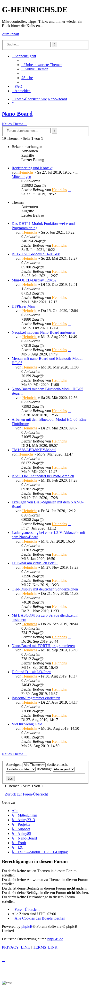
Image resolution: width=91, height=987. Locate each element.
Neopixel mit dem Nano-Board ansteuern (43, 332)
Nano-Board (17, 113)
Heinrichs (25, 172)
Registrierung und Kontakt (32, 168)
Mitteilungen (21, 177)
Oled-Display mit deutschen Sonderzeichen (45, 589)
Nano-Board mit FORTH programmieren (43, 646)
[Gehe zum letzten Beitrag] (69, 190)
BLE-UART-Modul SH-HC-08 (36, 254)
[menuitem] (41, 65)
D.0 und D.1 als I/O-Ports (31, 672)
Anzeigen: (14, 764)
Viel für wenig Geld (27, 724)
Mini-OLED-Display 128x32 (34, 280)
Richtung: (45, 769)
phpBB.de (55, 939)
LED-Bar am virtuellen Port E (35, 563)
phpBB (27, 926)
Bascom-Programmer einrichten (36, 698)
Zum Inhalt (10, 34)
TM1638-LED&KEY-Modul (34, 450)
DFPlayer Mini (23, 306)
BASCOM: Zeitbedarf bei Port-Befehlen (43, 476)
